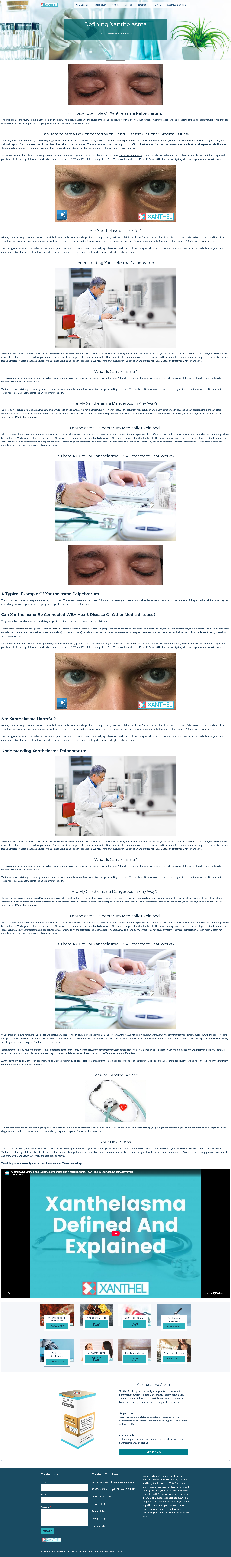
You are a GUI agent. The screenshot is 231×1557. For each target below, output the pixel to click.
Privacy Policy (74, 1551)
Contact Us (99, 1504)
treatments (178, 360)
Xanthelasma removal (27, 417)
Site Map (117, 1551)
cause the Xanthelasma (130, 155)
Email (44, 1494)
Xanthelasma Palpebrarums (121, 140)
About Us (108, 1551)
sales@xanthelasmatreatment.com (117, 1482)
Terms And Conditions (92, 1551)
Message (46, 1507)
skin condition (188, 353)
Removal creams (209, 241)
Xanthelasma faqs (159, 360)
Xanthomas (192, 140)
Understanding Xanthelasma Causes (117, 252)
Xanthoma (163, 140)
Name (44, 1482)
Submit (47, 1531)
